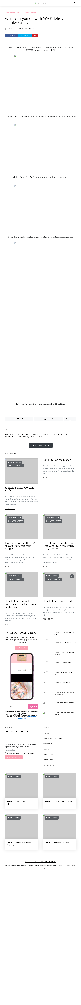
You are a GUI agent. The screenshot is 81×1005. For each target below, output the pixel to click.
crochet (20, 434)
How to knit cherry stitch (62, 682)
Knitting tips (14, 517)
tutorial (69, 434)
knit (28, 434)
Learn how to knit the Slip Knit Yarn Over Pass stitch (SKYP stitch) (58, 545)
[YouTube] (22, 731)
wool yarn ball (38, 437)
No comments (27, 29)
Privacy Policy (31, 753)
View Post (10, 508)
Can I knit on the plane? (57, 459)
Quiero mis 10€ (13, 757)
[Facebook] (7, 731)
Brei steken (52, 576)
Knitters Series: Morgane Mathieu (19, 489)
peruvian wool (55, 434)
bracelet (9, 434)
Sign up (33, 706)
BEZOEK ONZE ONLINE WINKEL (40, 861)
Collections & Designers (52, 738)
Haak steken (47, 749)
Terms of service (70, 865)
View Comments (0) (40, 445)
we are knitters (13, 437)
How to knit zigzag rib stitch (59, 601)
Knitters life (14, 462)
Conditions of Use (17, 753)
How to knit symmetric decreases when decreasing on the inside (20, 604)
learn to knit (39, 434)
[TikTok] (27, 731)
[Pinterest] (17, 731)
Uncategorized (29, 12)
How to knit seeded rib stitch (64, 662)
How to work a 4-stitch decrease (65, 642)
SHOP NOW (21, 648)
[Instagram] (12, 731)
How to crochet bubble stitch (64, 703)
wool (25, 437)
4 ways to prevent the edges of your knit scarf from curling (21, 545)
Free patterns (12, 12)
